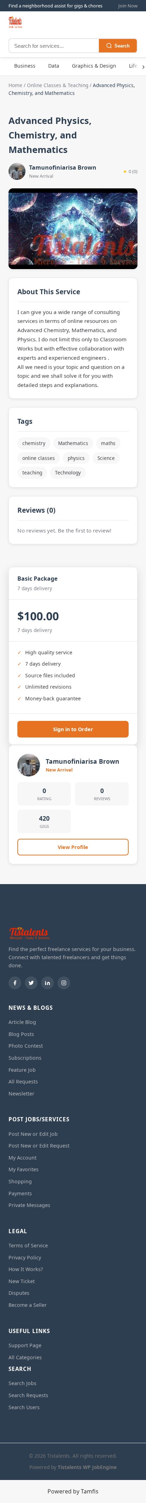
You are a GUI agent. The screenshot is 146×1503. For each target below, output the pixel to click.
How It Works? (26, 1269)
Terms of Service (28, 1245)
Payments (20, 1193)
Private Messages (29, 1205)
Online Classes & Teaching (57, 85)
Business (24, 65)
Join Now (127, 5)
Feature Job (22, 1069)
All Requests (23, 1081)
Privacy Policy (25, 1257)
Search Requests (28, 1395)
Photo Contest (26, 1045)
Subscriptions (25, 1057)
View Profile (73, 847)
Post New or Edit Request (39, 1145)
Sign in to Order (73, 729)
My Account (22, 1157)
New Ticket (22, 1281)
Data (53, 65)
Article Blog (22, 1022)
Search (122, 46)
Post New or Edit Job (33, 1134)
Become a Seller (28, 1305)
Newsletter (21, 1093)
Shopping (20, 1181)
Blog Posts (21, 1034)
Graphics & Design (94, 65)
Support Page (25, 1345)
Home (15, 85)
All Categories (25, 1357)
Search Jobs (22, 1383)
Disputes (19, 1292)
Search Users (24, 1407)
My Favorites (24, 1169)
